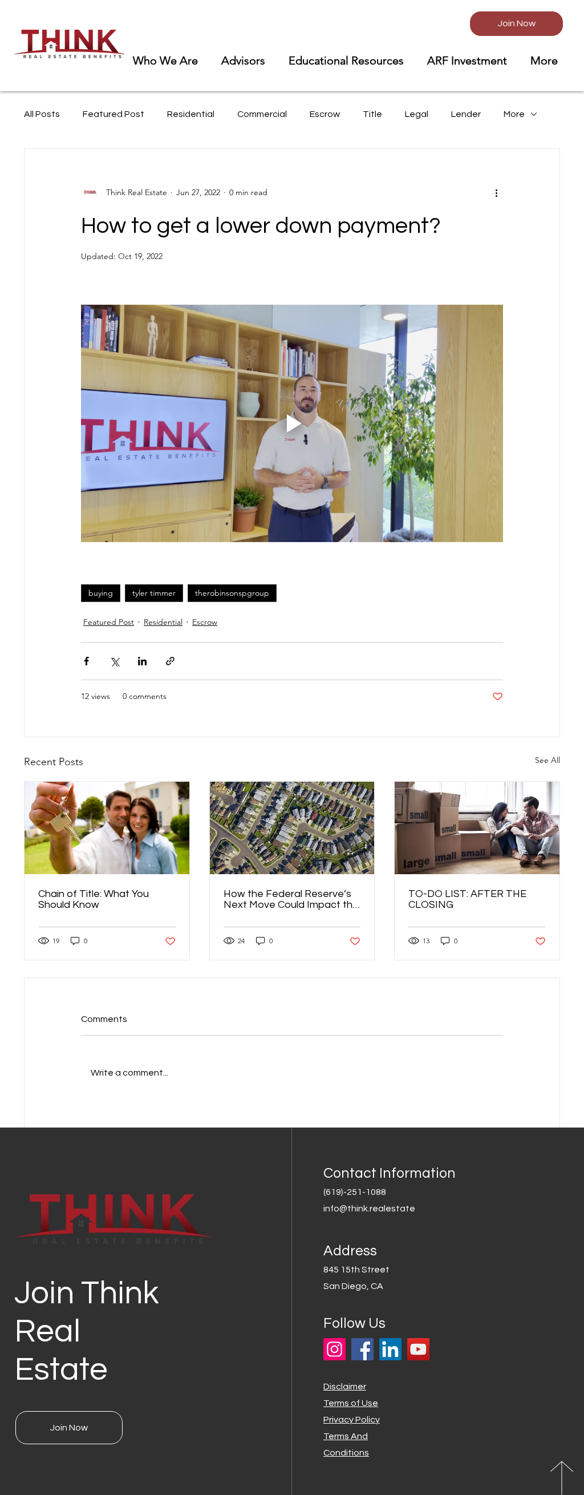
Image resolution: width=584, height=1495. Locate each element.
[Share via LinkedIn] (142, 661)
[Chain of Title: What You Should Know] (107, 828)
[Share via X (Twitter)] (114, 661)
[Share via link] (170, 661)
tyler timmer (154, 593)
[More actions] (496, 192)
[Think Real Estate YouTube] (418, 1349)
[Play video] (292, 423)
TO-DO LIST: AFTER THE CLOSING (467, 899)
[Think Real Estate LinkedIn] (390, 1349)
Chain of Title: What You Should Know (93, 899)
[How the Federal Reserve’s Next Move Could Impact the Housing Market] (292, 828)
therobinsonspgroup (232, 593)
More (514, 114)
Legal (416, 114)
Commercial (262, 114)
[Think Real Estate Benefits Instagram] (334, 1349)
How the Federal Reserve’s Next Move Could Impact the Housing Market (291, 899)
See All (547, 760)
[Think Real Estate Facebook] (362, 1349)
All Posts (42, 114)
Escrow (325, 114)
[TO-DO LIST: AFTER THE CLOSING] (477, 828)
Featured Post (113, 114)
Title (372, 114)
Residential (190, 114)
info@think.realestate (369, 1208)
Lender (466, 114)
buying (100, 593)
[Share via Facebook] (86, 661)
